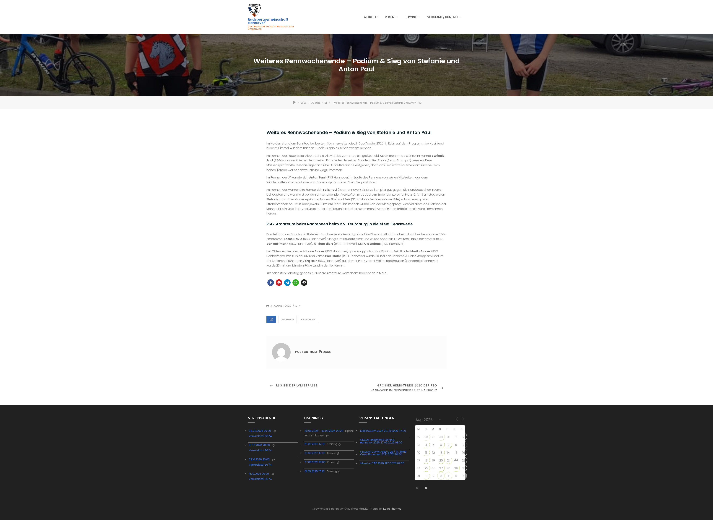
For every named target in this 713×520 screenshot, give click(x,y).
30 (441, 437)
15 (456, 453)
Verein (389, 17)
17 (418, 460)
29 (433, 437)
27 (419, 437)
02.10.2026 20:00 (259, 459)
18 (426, 460)
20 (441, 460)
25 (426, 468)
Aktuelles (371, 17)
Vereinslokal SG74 (260, 436)
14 (448, 453)
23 (463, 460)
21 (448, 460)
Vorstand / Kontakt (442, 17)
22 (456, 460)
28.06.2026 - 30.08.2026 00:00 (324, 431)
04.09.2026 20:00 (260, 431)
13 (441, 453)
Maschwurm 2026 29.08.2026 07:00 (383, 431)
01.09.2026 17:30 (315, 471)
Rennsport (308, 319)
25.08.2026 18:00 (315, 453)
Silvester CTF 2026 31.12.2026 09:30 (382, 463)
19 (433, 460)
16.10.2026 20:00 (259, 474)
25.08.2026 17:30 (315, 444)
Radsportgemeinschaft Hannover (268, 21)
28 (426, 437)
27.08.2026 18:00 (315, 462)
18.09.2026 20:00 (259, 445)
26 (433, 468)
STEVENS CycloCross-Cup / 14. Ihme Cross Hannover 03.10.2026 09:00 (383, 453)
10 (418, 453)
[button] (270, 282)
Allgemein (287, 319)
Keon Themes (392, 509)
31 (448, 437)
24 (419, 468)
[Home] (294, 103)
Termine (410, 17)
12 (433, 453)
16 (463, 453)
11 (426, 453)
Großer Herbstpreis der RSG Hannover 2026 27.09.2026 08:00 (381, 441)
